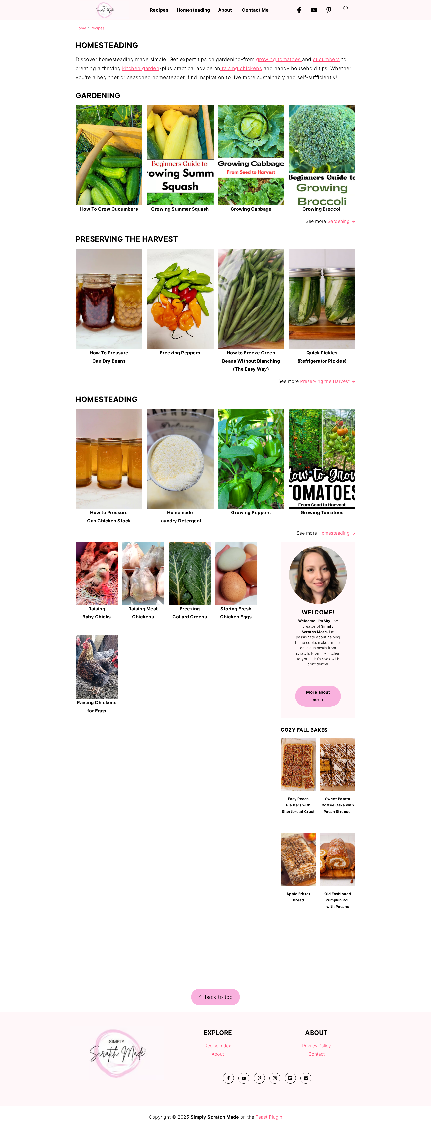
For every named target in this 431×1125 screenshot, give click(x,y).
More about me (318, 696)
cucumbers (326, 59)
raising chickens (241, 68)
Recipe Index (218, 1045)
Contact (316, 1054)
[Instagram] (274, 1078)
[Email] (305, 1078)
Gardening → (341, 221)
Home (81, 28)
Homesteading (193, 10)
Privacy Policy (316, 1045)
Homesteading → (336, 533)
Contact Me (255, 10)
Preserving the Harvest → (327, 381)
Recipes (159, 10)
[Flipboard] (290, 1078)
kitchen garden (140, 68)
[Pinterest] (329, 10)
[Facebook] (299, 10)
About (225, 10)
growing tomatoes (279, 59)
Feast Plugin (269, 1117)
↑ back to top (215, 997)
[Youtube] (314, 10)
